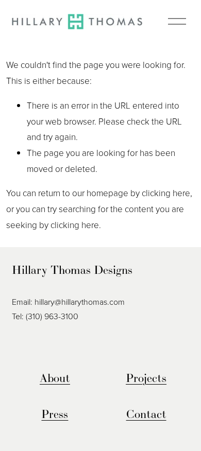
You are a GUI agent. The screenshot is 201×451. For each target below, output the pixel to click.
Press (54, 414)
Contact (146, 414)
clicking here (166, 193)
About (55, 378)
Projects (146, 378)
